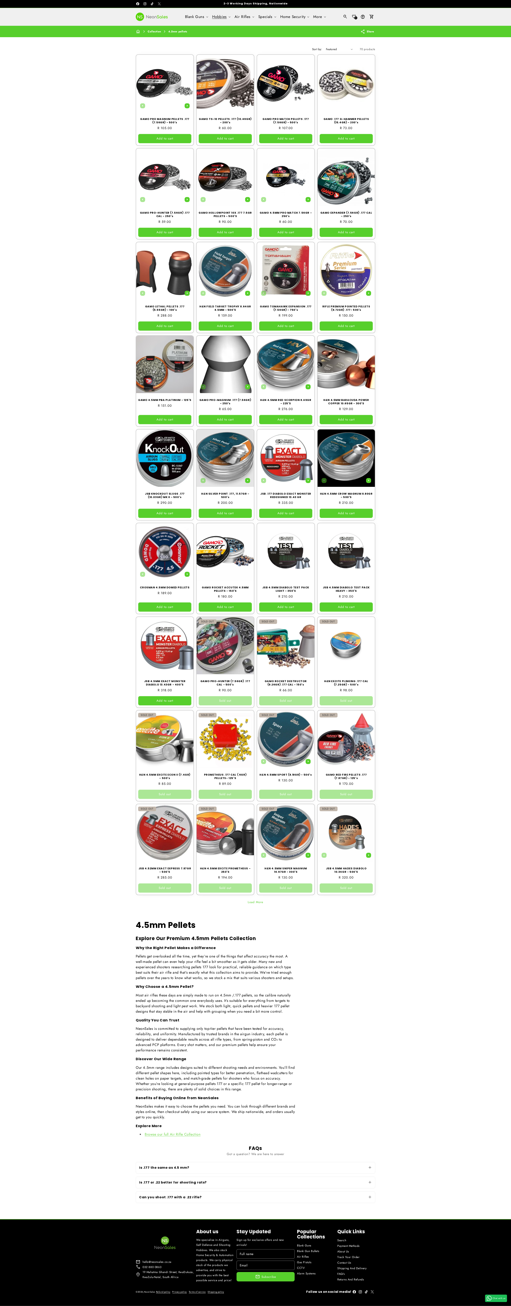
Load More (255, 902)
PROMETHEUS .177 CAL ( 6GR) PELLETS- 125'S (225, 776)
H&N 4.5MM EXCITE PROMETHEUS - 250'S (225, 870)
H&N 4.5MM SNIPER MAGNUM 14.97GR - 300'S (285, 870)
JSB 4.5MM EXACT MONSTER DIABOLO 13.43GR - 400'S (165, 683)
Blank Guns (304, 1245)
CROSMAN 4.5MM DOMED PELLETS (164, 587)
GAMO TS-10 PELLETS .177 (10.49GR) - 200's (225, 121)
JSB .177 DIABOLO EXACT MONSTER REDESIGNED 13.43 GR (285, 495)
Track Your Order (348, 1257)
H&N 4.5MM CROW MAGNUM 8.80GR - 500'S (346, 495)
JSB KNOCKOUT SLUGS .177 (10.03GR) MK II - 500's (165, 495)
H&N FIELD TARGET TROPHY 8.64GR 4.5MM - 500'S (225, 308)
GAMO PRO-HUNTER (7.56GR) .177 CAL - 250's (165, 214)
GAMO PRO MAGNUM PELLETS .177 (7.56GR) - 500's (164, 121)
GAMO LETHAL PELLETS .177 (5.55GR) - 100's (164, 308)
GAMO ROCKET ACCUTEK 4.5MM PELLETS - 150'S (225, 589)
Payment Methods (348, 1246)
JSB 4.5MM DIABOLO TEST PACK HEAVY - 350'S (346, 589)
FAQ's (341, 1274)
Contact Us (344, 1263)
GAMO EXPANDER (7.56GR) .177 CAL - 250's (346, 214)
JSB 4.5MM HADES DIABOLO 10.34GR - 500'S (346, 870)
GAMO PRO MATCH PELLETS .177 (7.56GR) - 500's (285, 121)
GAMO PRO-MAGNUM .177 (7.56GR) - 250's (225, 401)
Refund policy (163, 1291)
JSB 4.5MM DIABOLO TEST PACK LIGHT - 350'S (285, 589)
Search (341, 1240)
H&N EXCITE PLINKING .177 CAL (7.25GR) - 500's (346, 683)
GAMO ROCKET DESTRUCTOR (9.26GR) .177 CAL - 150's (286, 683)
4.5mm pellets (177, 31)
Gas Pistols (304, 1262)
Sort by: (317, 49)
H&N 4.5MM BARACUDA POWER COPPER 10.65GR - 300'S (346, 401)
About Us (343, 1251)
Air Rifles (303, 1257)
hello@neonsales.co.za (157, 1262)
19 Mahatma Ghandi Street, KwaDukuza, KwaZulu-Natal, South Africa (168, 1274)
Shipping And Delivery (352, 1268)
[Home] (138, 32)
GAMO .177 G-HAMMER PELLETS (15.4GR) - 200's (346, 121)
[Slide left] (142, 105)
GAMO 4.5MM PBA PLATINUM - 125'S (164, 400)
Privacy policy (179, 1291)
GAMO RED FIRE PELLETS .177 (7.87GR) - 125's (346, 776)
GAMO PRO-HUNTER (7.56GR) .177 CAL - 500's (225, 683)
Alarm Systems (306, 1273)
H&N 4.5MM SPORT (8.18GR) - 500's (285, 775)
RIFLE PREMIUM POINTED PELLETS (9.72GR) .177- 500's (346, 308)
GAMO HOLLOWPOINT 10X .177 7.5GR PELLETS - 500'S (225, 214)
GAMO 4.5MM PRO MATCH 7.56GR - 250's (286, 214)
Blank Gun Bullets (308, 1251)
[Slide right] (187, 105)
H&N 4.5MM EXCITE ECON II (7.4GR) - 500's (164, 776)
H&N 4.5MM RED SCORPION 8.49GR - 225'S (285, 401)
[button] (196, 17)
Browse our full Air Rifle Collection (173, 1134)
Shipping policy (216, 1291)
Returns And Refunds (350, 1279)
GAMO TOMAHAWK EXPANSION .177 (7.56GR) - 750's (286, 308)
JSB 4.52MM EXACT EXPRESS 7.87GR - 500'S (165, 870)
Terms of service (197, 1291)
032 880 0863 (152, 1267)
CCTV (301, 1268)
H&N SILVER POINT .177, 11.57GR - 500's (225, 495)
